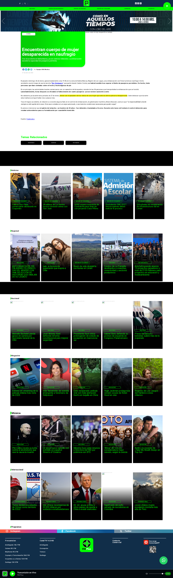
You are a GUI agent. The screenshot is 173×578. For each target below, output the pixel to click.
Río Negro (76, 142)
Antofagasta (142, 262)
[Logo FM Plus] (86, 3)
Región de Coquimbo (20, 201)
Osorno (53, 142)
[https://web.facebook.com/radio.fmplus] (62, 531)
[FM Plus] (20, 5)
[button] (3, 21)
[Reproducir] (167, 6)
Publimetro (30, 119)
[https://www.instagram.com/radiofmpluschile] (7, 531)
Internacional (20, 501)
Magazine (20, 262)
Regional (112, 262)
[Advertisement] (86, 157)
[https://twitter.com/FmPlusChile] (121, 531)
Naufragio (31, 142)
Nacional (28, 33)
